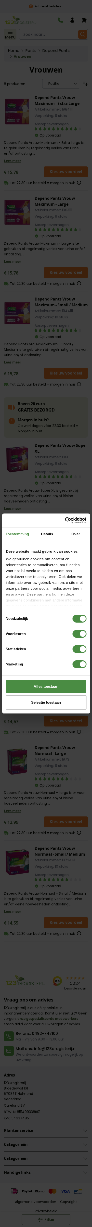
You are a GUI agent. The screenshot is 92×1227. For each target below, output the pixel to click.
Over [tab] (75, 534)
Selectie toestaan (46, 702)
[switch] (79, 634)
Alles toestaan (46, 686)
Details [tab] (47, 534)
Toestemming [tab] (17, 534)
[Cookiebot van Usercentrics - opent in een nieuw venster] (65, 520)
